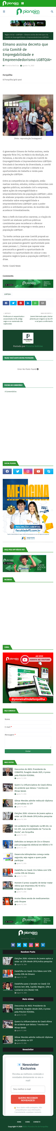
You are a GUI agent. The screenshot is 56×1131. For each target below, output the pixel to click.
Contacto (36, 1122)
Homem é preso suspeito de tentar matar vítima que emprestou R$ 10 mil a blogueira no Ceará (34, 886)
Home (19, 1122)
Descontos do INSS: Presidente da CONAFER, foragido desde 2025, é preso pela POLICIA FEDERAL (32, 772)
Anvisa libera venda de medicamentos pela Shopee (32, 900)
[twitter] (17, 471)
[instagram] (28, 471)
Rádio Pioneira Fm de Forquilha (35, 1127)
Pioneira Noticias (12, 66)
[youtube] (38, 471)
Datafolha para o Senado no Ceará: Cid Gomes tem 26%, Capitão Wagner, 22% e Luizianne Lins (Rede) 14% (33, 987)
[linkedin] (43, 945)
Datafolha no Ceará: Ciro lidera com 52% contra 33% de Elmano (33, 871)
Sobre (27, 1122)
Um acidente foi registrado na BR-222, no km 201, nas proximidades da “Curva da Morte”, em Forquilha (33, 829)
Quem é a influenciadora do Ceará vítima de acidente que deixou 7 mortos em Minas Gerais (33, 788)
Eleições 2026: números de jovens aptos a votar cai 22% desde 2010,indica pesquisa (34, 815)
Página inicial (10, 35)
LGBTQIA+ (19, 35)
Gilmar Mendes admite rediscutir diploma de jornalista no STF (34, 802)
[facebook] (7, 471)
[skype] (48, 471)
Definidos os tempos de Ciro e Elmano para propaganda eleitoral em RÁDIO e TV (33, 843)
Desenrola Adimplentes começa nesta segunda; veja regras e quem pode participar (32, 857)
